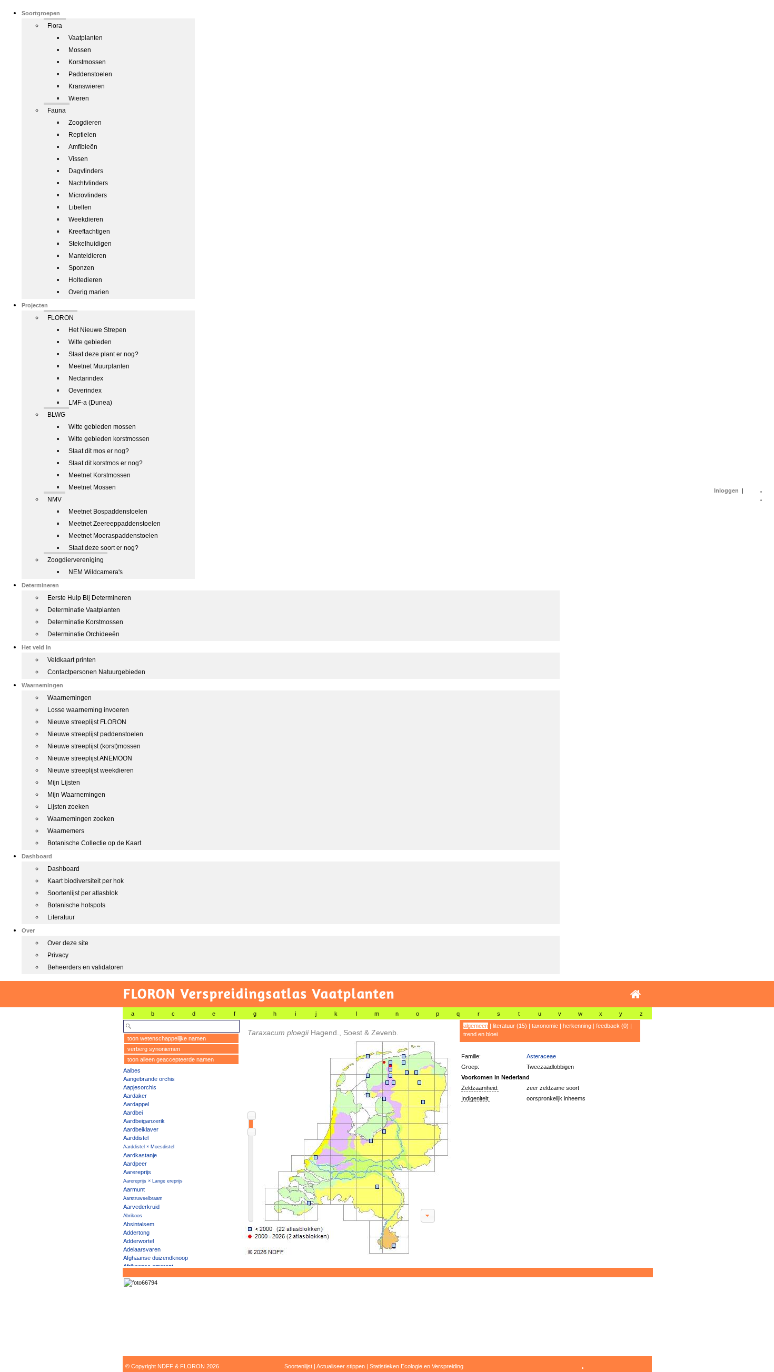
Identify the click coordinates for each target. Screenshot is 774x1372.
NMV (54, 499)
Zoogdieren (85, 122)
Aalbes (132, 1070)
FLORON (60, 318)
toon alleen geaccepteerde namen (170, 1059)
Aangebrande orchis (149, 1079)
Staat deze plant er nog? (103, 354)
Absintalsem (138, 1224)
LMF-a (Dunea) (90, 402)
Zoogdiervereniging (75, 560)
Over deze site (67, 943)
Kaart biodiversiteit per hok (85, 881)
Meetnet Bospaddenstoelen (107, 511)
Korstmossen (87, 62)
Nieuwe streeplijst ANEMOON (89, 758)
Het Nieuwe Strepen (97, 330)
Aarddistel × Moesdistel (148, 1146)
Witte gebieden (90, 342)
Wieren (78, 98)
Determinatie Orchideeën (83, 634)
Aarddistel (135, 1138)
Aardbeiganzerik (144, 1121)
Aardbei (133, 1112)
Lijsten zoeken (68, 806)
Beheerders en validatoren (85, 967)
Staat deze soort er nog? (103, 548)
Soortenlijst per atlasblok (82, 893)
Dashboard (63, 869)
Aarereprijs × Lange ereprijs (153, 1181)
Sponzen (81, 268)
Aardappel (136, 1104)
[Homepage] (635, 994)
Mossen (79, 50)
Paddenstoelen (90, 74)
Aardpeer (135, 1163)
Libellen (80, 207)
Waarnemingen (69, 698)
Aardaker (135, 1096)
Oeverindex (85, 390)
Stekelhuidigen (90, 243)
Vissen (78, 159)
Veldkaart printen (71, 660)
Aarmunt (134, 1189)
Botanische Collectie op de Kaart (94, 843)
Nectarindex (85, 378)
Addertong (136, 1232)
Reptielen (82, 134)
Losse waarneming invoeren (88, 710)
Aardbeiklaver (140, 1129)
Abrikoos (132, 1215)
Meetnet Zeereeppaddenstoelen (114, 523)
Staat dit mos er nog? (98, 451)
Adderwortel (138, 1241)
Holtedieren (85, 280)
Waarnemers (65, 831)
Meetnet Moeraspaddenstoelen (113, 535)
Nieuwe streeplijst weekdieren (90, 770)
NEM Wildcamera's (95, 572)
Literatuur (61, 917)
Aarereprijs (137, 1172)
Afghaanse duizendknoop (155, 1258)
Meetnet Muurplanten (99, 366)
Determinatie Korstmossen (85, 622)
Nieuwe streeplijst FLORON (86, 722)
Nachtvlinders (88, 183)
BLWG (56, 414)
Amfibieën (82, 147)
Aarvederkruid (141, 1207)
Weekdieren (85, 219)
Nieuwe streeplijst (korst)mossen (94, 746)
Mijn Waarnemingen (76, 794)
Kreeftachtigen (89, 231)
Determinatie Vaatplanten (83, 610)
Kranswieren (86, 86)
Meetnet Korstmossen (99, 475)
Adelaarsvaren (142, 1249)
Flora (54, 25)
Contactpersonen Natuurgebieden (96, 672)
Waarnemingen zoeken (80, 819)
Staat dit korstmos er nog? (105, 463)
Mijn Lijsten (63, 782)
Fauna (56, 110)
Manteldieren (87, 255)
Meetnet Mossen (92, 487)
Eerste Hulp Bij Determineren (89, 598)
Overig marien (88, 292)
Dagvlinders (85, 171)
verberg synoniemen (153, 1049)
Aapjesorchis (139, 1087)
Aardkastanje (140, 1155)
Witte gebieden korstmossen (109, 439)
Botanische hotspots (76, 905)
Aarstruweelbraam (143, 1198)
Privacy (57, 955)
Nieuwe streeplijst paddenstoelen (95, 734)
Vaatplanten (85, 38)
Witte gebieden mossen (102, 426)
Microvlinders (87, 195)
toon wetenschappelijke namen (166, 1038)
